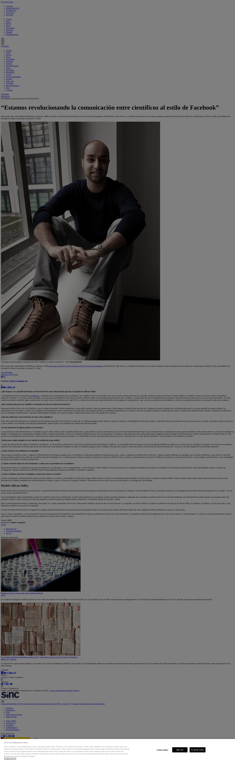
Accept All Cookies (197, 750)
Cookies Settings (162, 750)
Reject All (179, 750)
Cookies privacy (10, 758)
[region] (117, 750)
